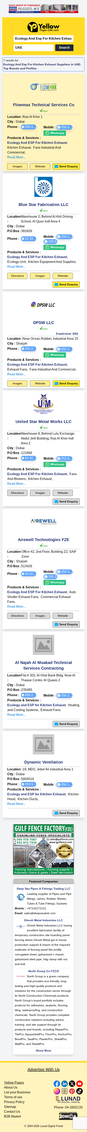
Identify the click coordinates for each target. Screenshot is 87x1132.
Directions (17, 275)
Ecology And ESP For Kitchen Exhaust (37, 142)
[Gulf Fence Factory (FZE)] (43, 849)
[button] (28, 127)
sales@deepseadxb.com (40, 913)
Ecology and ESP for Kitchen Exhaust (36, 705)
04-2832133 (74, 1107)
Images (17, 166)
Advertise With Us (44, 1069)
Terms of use (13, 1097)
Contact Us (12, 1111)
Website (40, 166)
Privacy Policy (14, 1102)
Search (64, 47)
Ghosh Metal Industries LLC (43, 920)
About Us (10, 1087)
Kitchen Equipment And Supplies (51, 261)
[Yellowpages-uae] (43, 27)
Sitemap (10, 1106)
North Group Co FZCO (43, 971)
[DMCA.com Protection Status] (68, 1115)
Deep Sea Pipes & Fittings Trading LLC (43, 888)
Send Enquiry (68, 166)
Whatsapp (57, 133)
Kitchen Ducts (28, 799)
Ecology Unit (16, 261)
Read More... (16, 157)
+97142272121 (36, 908)
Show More (43, 1050)
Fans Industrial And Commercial (52, 369)
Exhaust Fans (17, 369)
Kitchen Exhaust (19, 147)
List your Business (17, 1092)
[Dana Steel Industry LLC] (43, 9)
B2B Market (12, 1116)
